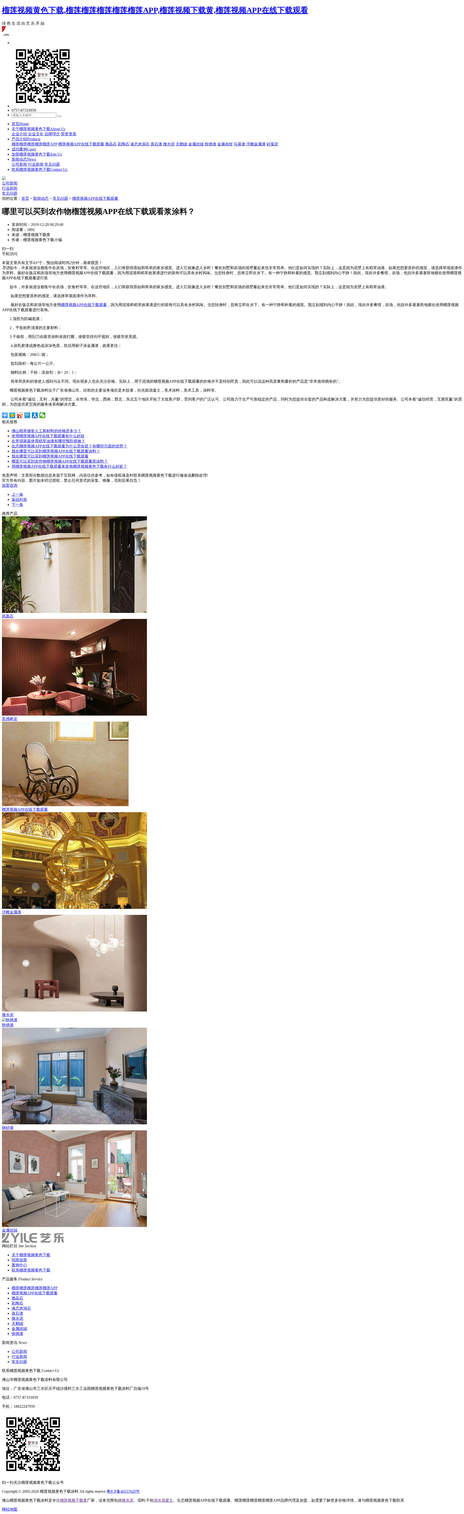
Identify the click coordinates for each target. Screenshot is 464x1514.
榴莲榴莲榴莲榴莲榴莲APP (34, 144)
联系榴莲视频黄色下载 (39, 169)
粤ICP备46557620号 (123, 1491)
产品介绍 (26, 139)
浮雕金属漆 (256, 144)
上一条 (17, 494)
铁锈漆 (210, 144)
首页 (20, 124)
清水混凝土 (163, 1500)
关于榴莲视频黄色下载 (38, 129)
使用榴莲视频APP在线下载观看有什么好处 (48, 436)
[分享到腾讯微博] (27, 415)
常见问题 (52, 164)
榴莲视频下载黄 (73, 1500)
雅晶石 (111, 144)
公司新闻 (19, 164)
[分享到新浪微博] (20, 415)
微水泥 (169, 144)
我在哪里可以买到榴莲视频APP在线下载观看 (50, 456)
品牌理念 (52, 134)
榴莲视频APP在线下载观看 (81, 144)
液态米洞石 (140, 144)
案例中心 (19, 1265)
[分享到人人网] (35, 415)
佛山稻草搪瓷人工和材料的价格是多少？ (46, 431)
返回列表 (19, 499)
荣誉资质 (68, 134)
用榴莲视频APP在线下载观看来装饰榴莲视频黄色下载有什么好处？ (69, 466)
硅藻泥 (272, 144)
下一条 (17, 504)
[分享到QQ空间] (12, 415)
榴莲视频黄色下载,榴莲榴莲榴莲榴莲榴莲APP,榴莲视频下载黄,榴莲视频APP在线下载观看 (155, 10)
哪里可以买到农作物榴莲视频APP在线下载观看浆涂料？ (60, 461)
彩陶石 (123, 144)
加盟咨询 (9, 485)
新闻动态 (24, 159)
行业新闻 (36, 164)
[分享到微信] (42, 415)
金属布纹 (225, 144)
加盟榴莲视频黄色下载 (37, 154)
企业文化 (36, 134)
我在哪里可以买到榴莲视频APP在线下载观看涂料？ (56, 451)
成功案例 (24, 149)
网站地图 (9, 1509)
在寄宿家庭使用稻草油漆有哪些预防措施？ (48, 441)
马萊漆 (239, 144)
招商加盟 (19, 1260)
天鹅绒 (181, 144)
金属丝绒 (196, 144)
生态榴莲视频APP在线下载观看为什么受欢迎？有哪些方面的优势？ (69, 446)
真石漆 (156, 144)
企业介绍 (19, 134)
